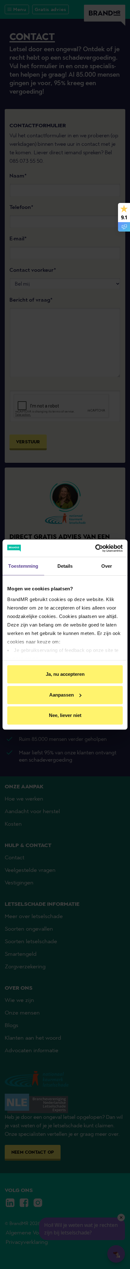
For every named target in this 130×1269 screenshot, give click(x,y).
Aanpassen (61, 694)
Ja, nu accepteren (65, 674)
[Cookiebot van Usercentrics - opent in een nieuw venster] (95, 548)
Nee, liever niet (65, 715)
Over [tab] (106, 566)
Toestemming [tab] (23, 566)
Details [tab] (65, 566)
